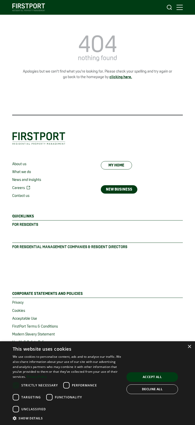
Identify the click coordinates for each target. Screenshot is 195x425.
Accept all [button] (152, 377)
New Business (119, 189)
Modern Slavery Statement (33, 334)
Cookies (18, 310)
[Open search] (169, 7)
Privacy (18, 302)
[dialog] (97, 383)
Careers (18, 187)
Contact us (20, 195)
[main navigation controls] (179, 7)
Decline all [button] (152, 389)
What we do (21, 171)
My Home (116, 165)
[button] (67, 418)
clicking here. (120, 76)
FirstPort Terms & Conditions (35, 326)
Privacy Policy (37, 377)
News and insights (26, 179)
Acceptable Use (24, 318)
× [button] (189, 347)
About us (19, 163)
